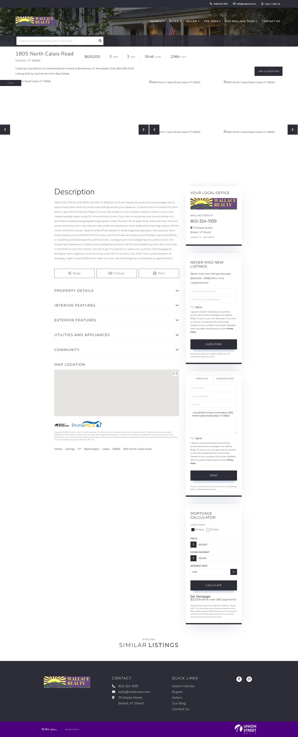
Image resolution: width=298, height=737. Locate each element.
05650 (116, 449)
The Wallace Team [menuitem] (240, 21)
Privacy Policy (72, 729)
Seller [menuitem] (191, 21)
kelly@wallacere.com (246, 4)
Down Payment (200, 552)
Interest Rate (199, 565)
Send (214, 475)
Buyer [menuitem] (174, 21)
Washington (91, 449)
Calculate (213, 585)
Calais (105, 449)
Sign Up (276, 4)
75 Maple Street (130, 700)
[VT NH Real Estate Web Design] (245, 729)
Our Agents (208, 237)
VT (79, 449)
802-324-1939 (203, 221)
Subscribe (213, 344)
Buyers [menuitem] (177, 692)
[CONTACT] (268, 71)
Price (193, 538)
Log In (268, 4)
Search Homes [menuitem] (183, 686)
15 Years (214, 529)
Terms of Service (205, 489)
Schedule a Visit (225, 379)
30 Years (199, 529)
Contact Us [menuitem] (271, 21)
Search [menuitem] (156, 21)
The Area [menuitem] (211, 21)
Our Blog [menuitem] (179, 703)
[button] (100, 41)
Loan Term (197, 524)
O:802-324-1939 (221, 4)
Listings (70, 449)
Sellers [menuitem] (177, 698)
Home (58, 449)
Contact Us (195, 237)
